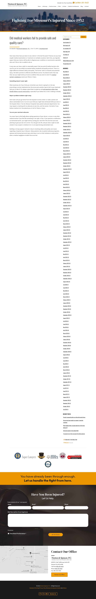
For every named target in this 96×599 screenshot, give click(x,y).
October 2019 (66, 312)
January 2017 (65, 397)
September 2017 (66, 382)
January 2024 (66, 157)
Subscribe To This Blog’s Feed (71, 439)
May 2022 (65, 218)
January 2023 (66, 193)
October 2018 (66, 348)
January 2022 (66, 230)
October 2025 (66, 93)
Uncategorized (43, 48)
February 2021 (66, 263)
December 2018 (66, 342)
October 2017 (66, 379)
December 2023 (66, 160)
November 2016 (66, 403)
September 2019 (66, 315)
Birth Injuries (66, 45)
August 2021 (65, 245)
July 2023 (65, 175)
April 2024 (65, 148)
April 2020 (65, 294)
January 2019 (66, 339)
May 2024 (65, 145)
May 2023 (65, 181)
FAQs (59, 6)
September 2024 (66, 132)
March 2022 (65, 224)
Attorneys (45, 6)
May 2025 (65, 108)
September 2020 (66, 278)
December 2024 (66, 123)
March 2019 (65, 333)
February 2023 (66, 190)
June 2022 (65, 214)
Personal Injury (66, 64)
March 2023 (65, 187)
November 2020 (66, 272)
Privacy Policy (43, 588)
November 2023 (66, 163)
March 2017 (65, 394)
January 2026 (66, 84)
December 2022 (66, 196)
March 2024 (65, 151)
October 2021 (66, 239)
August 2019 (65, 318)
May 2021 (65, 254)
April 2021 (65, 257)
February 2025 (66, 117)
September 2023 (66, 169)
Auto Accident (66, 42)
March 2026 (65, 78)
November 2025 (66, 90)
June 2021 (65, 251)
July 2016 (65, 409)
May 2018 (65, 364)
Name (9, 504)
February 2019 (66, 336)
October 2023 (66, 166)
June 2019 (65, 324)
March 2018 (65, 370)
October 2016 (66, 406)
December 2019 (66, 306)
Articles (64, 6)
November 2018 (66, 345)
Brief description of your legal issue (18, 512)
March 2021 (65, 260)
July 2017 (65, 388)
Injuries (64, 57)
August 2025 (65, 99)
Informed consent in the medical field (70, 431)
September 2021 (66, 242)
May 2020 (65, 291)
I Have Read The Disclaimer (18, 533)
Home (39, 6)
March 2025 (65, 114)
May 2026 (65, 71)
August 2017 (65, 385)
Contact (87, 6)
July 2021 (65, 248)
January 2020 (66, 303)
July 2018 (65, 358)
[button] (94, 589)
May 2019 (65, 327)
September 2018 (66, 351)
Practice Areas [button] (52, 6)
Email (34, 504)
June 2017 (65, 391)
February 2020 (66, 300)
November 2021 (66, 236)
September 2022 (66, 205)
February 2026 (66, 81)
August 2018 (65, 355)
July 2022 (65, 211)
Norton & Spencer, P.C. (23, 48)
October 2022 (66, 202)
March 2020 (65, 297)
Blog (82, 6)
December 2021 (66, 233)
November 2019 (66, 309)
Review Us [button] (53, 594)
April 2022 (65, 221)
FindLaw (65, 588)
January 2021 (66, 266)
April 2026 (65, 74)
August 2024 (66, 135)
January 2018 (66, 373)
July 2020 (65, 284)
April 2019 (65, 330)
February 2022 (66, 227)
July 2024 (65, 138)
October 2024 (66, 129)
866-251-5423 (83, 3)
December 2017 (66, 376)
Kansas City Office (59, 574)
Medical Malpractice (67, 61)
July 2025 (65, 102)
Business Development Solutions (54, 588)
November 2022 (66, 199)
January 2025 (66, 120)
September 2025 (66, 96)
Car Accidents (66, 48)
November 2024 (66, 126)
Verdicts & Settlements (73, 6)
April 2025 (65, 111)
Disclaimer (10, 530)
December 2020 (66, 269)
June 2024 (65, 141)
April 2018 (65, 367)
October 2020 (66, 275)
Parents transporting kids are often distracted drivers (74, 417)
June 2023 (65, 178)
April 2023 (65, 184)
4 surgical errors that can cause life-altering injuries (74, 434)
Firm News (65, 54)
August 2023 (65, 172)
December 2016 (66, 400)
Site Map (37, 588)
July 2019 (65, 321)
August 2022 (65, 208)
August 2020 (66, 281)
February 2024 (66, 154)
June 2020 (65, 288)
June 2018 (65, 361)
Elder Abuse (65, 51)
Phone (66, 504)
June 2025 (65, 105)
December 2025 (66, 87)
